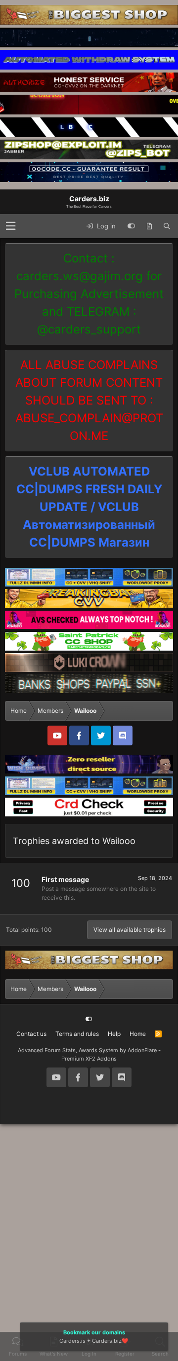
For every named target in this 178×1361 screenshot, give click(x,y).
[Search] (167, 226)
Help (114, 1033)
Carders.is (72, 1340)
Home (138, 1033)
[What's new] (149, 226)
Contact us (31, 1033)
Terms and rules (77, 1033)
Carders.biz (107, 1340)
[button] (10, 226)
